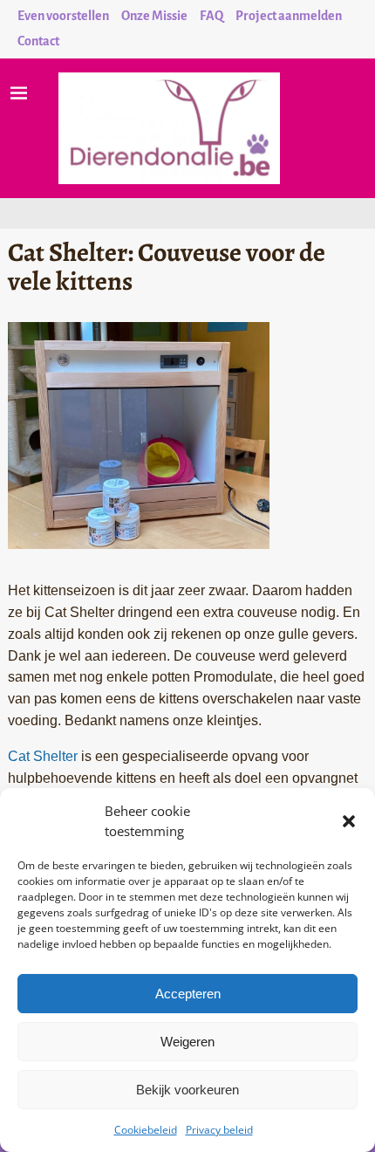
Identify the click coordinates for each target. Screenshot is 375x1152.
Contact (38, 41)
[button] (349, 821)
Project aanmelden (288, 16)
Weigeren (187, 1041)
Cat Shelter (43, 756)
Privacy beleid (219, 1129)
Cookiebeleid (145, 1129)
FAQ (211, 16)
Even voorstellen (63, 16)
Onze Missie (154, 16)
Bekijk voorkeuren (187, 1089)
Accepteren (188, 993)
